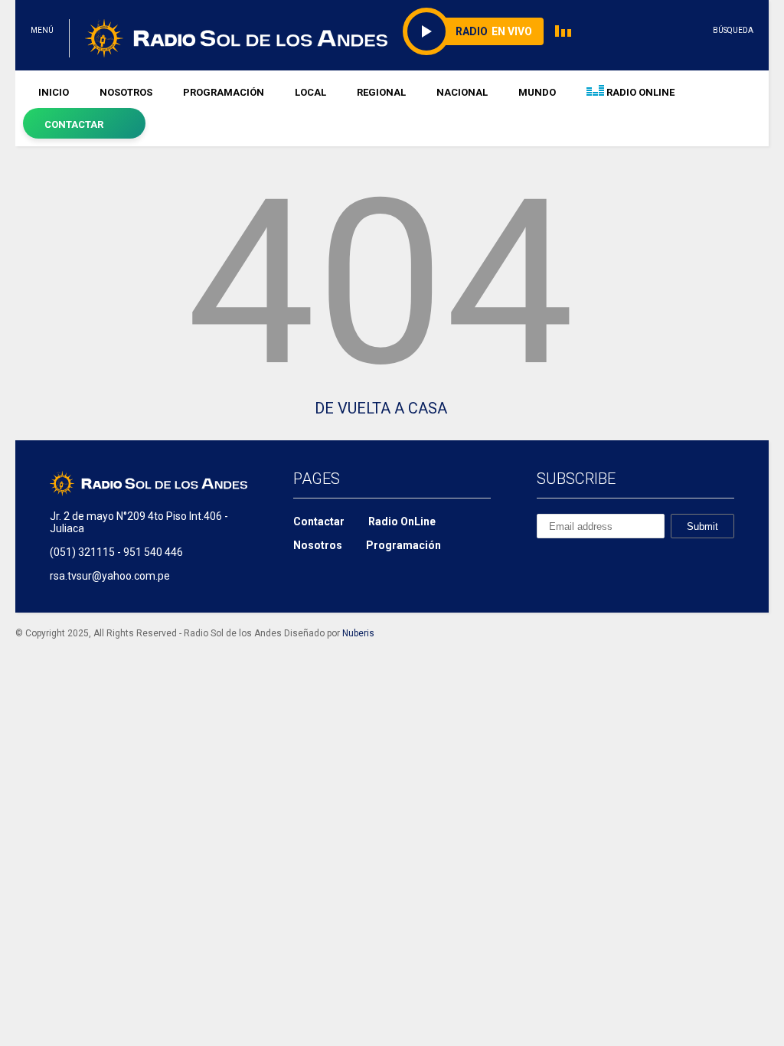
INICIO (53, 92)
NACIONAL (462, 92)
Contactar (319, 521)
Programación (403, 545)
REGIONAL (381, 92)
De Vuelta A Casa (381, 408)
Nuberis (358, 633)
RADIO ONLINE (639, 92)
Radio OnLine (402, 521)
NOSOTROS (126, 92)
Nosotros (317, 545)
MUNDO (537, 92)
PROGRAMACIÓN (223, 92)
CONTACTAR (73, 124)
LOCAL (310, 92)
